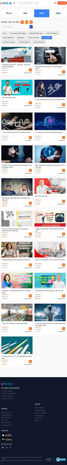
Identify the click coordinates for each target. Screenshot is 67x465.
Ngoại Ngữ (21, 37)
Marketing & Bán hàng (36, 33)
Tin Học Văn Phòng (33, 37)
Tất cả (9, 13)
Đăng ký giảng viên (40, 407)
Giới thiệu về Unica (6, 412)
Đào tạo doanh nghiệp (40, 412)
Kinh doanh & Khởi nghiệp (18, 33)
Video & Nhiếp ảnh (8, 37)
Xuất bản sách (38, 418)
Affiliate (37, 420)
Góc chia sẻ (4, 420)
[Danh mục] (14, 3)
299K (58, 13)
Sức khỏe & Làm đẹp (9, 42)
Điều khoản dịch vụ (6, 422)
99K (25, 13)
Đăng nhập (62, 3)
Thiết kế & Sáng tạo (52, 33)
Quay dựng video (39, 415)
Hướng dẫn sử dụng (6, 415)
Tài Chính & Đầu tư (24, 42)
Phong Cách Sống (39, 42)
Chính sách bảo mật (6, 425)
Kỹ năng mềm (47, 37)
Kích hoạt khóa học (6, 417)
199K (41, 13)
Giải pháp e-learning (40, 410)
